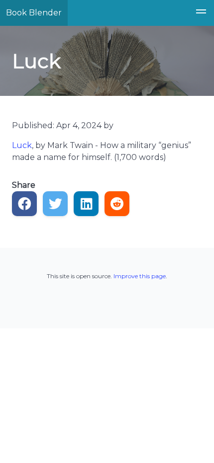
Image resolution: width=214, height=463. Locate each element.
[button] (201, 13)
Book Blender (34, 12)
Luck (22, 145)
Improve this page (139, 276)
